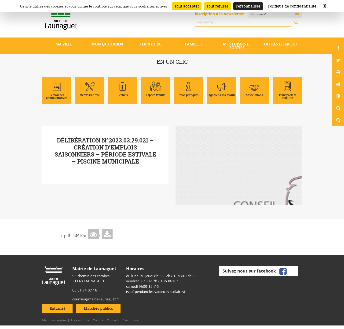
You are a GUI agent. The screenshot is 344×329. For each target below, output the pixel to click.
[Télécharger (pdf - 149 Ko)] (107, 234)
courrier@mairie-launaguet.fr (95, 299)
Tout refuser (217, 6)
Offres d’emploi (280, 44)
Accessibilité (79, 320)
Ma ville (63, 44)
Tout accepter (186, 6)
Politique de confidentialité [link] (292, 6)
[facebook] (283, 270)
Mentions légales (54, 320)
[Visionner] (93, 234)
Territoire (150, 44)
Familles (194, 44)
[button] (338, 84)
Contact (112, 320)
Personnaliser (248, 6)
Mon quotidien (107, 44)
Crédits (98, 320)
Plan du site (130, 320)
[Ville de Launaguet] (53, 275)
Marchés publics (98, 308)
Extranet (57, 308)
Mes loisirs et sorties (237, 45)
